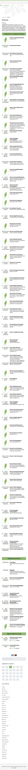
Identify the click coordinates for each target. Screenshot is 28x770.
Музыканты (4, 721)
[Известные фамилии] (4, 5)
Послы (3, 731)
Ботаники (4, 695)
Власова (21, 616)
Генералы (4, 701)
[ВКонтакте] (12, 655)
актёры (12, 648)
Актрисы (3, 689)
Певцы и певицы (5, 725)
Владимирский (13, 594)
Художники (4, 754)
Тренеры (3, 746)
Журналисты (4, 711)
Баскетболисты (5, 693)
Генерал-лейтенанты (6, 697)
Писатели (4, 727)
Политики (4, 729)
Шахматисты (4, 758)
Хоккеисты (4, 752)
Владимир (12, 570)
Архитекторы (4, 691)
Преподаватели (5, 739)
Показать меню (25, 2)
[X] (16, 655)
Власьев (23, 624)
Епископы (4, 709)
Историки (4, 713)
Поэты (3, 733)
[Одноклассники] (14, 655)
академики (13, 640)
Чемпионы (4, 756)
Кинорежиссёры (5, 715)
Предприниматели (5, 735)
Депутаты (4, 705)
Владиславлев (13, 602)
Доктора (4, 707)
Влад (14, 562)
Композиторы (5, 717)
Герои (3, 703)
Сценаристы (4, 744)
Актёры (3, 687)
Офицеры (4, 723)
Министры (4, 719)
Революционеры (5, 741)
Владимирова (20, 585)
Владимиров (21, 577)
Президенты (4, 737)
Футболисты (4, 750)
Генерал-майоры (5, 699)
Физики (3, 748)
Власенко (20, 608)
